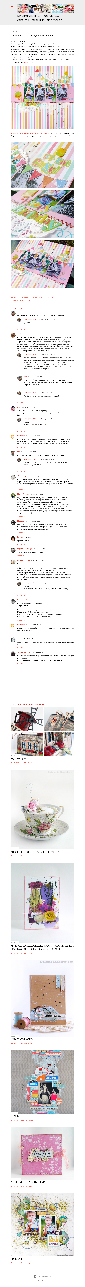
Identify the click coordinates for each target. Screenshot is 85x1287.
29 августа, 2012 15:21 (37, 560)
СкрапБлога (28, 62)
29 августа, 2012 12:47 (48, 459)
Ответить (21, 329)
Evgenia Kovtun (23, 560)
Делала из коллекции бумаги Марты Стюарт (30, 133)
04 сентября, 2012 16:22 (40, 652)
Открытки (23, 20)
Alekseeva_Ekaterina (25, 476)
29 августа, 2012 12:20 (29, 312)
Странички (38, 20)
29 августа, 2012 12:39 (33, 436)
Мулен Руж (18, 758)
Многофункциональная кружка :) (36, 852)
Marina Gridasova (23, 494)
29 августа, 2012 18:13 (37, 600)
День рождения (19, 300)
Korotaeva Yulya (23, 600)
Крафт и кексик (22, 1039)
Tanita (19, 334)
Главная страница (29, 16)
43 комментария (26, 762)
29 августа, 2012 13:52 (38, 494)
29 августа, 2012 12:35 (28, 407)
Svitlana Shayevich (24, 652)
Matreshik (21, 521)
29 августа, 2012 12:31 (35, 377)
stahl (19, 312)
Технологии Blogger (44, 1276)
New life (16, 1116)
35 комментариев (27, 1120)
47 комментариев (27, 1263)
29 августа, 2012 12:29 (48, 354)
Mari (19, 452)
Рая (18, 407)
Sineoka (20, 638)
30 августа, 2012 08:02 (33, 625)
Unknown (21, 436)
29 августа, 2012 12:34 (48, 319)
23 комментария (26, 1186)
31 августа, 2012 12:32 (31, 638)
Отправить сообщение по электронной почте (37, 297)
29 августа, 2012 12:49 (41, 476)
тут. (12, 138)
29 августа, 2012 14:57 (31, 537)
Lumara (20, 537)
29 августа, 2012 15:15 (40, 549)
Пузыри (16, 1258)
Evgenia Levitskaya (24, 549)
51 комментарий (26, 1043)
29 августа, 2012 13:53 (33, 521)
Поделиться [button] (15, 297)
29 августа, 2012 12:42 (28, 452)
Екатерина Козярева (32, 319)
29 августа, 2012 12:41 (48, 419)
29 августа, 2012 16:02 (48, 583)
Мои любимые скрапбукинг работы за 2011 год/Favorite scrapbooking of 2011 (42, 947)
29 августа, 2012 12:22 (30, 334)
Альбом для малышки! (28, 1182)
